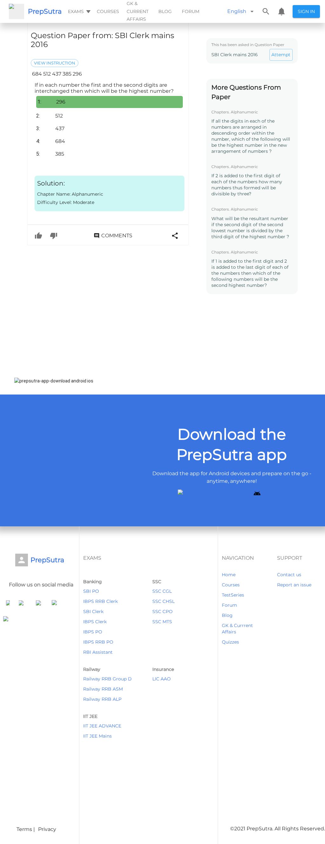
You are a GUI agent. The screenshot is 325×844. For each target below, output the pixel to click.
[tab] (78, 11)
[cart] (281, 11)
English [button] (236, 11)
